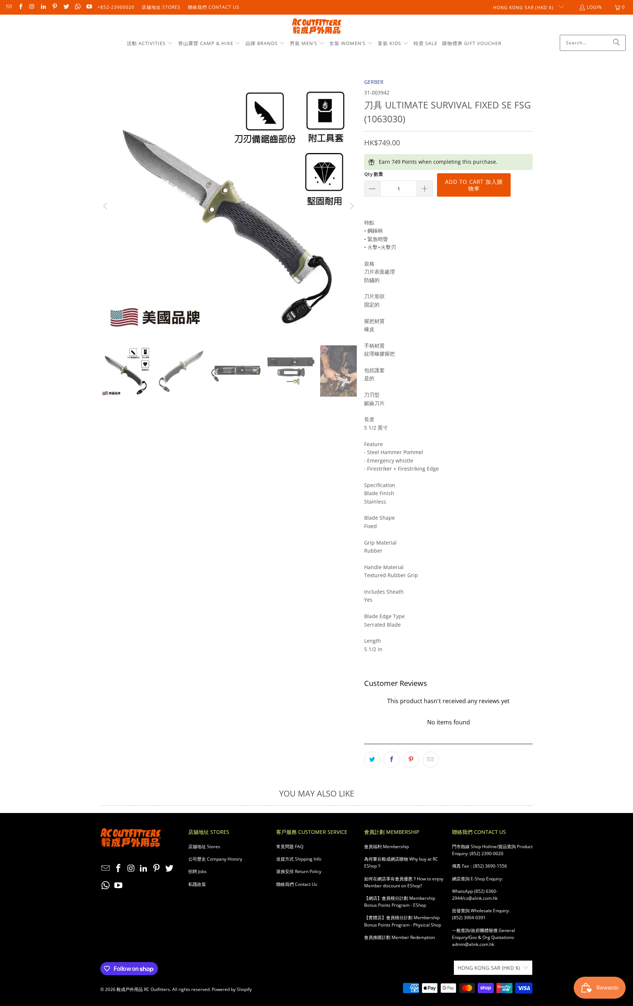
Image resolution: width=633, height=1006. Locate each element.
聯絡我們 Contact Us (214, 7)
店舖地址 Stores (161, 7)
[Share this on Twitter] (372, 759)
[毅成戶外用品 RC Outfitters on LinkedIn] (43, 7)
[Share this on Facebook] (392, 759)
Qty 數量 (373, 174)
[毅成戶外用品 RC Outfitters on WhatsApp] (77, 7)
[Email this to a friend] (430, 759)
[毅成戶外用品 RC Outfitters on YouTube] (89, 7)
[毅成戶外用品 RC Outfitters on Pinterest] (54, 7)
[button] (150, 43)
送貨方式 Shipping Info (298, 859)
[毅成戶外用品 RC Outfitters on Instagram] (32, 7)
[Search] (616, 43)
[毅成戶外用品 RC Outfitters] (316, 26)
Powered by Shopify (232, 989)
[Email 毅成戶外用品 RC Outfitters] (8, 7)
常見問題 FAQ (289, 846)
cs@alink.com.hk (480, 898)
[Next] (351, 206)
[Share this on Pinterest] (411, 759)
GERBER (374, 81)
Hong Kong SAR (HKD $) (524, 7)
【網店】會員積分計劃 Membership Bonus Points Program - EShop (399, 901)
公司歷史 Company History (215, 859)
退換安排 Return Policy (298, 871)
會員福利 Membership (386, 846)
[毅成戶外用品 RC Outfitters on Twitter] (66, 7)
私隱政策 (197, 884)
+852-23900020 (115, 7)
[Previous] (106, 206)
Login (594, 7)
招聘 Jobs (197, 871)
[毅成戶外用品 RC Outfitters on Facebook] (20, 7)
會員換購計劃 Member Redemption (399, 937)
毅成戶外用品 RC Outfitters (143, 989)
